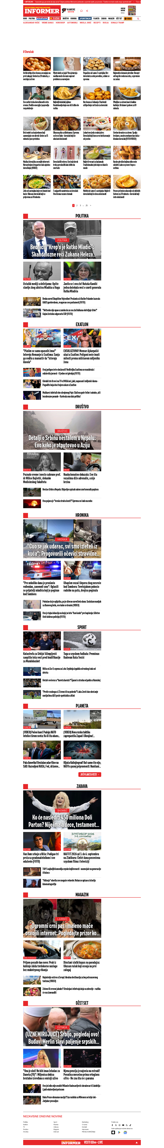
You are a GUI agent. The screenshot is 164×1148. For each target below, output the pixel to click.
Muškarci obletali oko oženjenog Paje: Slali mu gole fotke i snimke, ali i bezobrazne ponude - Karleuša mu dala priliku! (72, 394)
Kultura (27, 849)
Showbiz (62, 810)
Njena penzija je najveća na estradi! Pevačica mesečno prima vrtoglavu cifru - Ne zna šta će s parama (82, 1074)
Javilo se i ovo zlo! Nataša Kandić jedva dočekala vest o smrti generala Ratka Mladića (82, 287)
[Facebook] (112, 1125)
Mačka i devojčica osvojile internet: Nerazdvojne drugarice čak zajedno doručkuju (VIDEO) (36, 165)
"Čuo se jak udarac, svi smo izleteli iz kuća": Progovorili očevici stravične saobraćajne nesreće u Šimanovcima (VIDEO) (62, 550)
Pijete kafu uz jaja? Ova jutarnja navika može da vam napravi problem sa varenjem (65, 76)
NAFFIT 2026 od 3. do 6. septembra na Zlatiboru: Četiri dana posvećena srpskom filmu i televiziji (82, 857)
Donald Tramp (117, 23)
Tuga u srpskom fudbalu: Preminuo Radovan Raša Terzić (81, 655)
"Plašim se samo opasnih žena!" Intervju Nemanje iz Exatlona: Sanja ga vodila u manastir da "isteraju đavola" (41, 356)
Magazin (111, 18)
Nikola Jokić (85, 23)
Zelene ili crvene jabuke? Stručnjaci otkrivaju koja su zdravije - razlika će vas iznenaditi (72, 990)
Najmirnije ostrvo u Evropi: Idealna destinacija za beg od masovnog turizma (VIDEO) (70, 979)
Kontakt (84, 1127)
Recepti (97, 23)
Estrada (62, 1027)
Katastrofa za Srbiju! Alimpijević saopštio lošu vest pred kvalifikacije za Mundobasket (41, 657)
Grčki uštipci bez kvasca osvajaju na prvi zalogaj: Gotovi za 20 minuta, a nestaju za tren (36, 76)
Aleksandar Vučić (31, 23)
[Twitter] (116, 1125)
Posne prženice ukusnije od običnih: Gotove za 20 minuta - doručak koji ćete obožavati (126, 194)
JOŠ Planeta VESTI (88, 774)
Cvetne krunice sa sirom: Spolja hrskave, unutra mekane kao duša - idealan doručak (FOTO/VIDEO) (126, 135)
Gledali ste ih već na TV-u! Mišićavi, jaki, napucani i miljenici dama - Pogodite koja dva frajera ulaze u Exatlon (70, 383)
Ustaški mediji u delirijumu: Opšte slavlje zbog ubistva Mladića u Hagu (41, 286)
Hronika (73, 18)
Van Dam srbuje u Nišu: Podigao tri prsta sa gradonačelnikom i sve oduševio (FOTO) (41, 857)
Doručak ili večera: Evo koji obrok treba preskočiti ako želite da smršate (65, 165)
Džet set (119, 18)
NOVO (25, 18)
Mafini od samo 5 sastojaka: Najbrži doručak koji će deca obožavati (96, 193)
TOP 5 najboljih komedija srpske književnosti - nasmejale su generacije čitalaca (72, 871)
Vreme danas (48, 23)
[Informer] (81, 11)
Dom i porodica (30, 958)
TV (24, 1127)
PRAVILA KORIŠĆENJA (88, 1132)
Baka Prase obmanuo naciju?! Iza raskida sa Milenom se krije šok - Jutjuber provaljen (70, 1099)
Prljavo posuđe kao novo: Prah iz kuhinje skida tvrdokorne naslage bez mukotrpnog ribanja (40, 966)
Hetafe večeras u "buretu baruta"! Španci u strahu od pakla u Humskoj (71, 680)
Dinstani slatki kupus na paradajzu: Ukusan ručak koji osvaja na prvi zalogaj (82, 966)
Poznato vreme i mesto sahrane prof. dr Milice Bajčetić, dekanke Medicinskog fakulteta (42, 478)
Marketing (85, 1122)
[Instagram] (120, 1125)
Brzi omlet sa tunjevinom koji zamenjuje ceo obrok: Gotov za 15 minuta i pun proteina (35, 135)
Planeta (96, 18)
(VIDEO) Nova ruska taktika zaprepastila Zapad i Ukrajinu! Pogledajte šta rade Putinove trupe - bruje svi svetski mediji (81, 734)
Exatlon (27, 346)
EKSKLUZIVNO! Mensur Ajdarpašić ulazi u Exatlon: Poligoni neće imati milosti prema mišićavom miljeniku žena (82, 356)
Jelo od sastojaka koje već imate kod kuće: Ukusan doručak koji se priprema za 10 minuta (36, 194)
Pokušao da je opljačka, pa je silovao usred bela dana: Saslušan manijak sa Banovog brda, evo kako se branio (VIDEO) (72, 603)
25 (87, 205)
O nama (84, 1125)
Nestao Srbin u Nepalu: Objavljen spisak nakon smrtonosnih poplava (71, 489)
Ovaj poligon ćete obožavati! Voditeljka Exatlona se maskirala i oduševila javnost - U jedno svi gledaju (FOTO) (68, 371)
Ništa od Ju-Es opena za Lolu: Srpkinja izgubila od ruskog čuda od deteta (69, 670)
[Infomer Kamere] (70, 11)
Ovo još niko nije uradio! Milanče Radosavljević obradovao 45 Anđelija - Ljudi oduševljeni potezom (72, 1087)
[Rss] (127, 1125)
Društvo (66, 18)
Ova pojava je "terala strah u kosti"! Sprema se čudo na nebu (67, 501)
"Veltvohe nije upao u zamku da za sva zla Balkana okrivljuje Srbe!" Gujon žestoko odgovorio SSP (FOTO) (70, 312)
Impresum (85, 1129)
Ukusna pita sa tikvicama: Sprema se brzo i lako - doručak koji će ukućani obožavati (66, 135)
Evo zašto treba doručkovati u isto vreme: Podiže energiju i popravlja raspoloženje (36, 105)
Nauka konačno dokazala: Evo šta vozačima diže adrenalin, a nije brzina (80, 478)
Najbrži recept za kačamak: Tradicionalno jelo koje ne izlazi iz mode (95, 165)
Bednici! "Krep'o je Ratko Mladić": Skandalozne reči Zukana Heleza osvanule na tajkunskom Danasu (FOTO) (62, 251)
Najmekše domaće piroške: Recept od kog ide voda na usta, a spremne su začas (126, 76)
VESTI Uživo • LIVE (93, 1142)
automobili (72, 23)
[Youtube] (123, 1125)
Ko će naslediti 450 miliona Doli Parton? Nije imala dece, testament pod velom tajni (62, 821)
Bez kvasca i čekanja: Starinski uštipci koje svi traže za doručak (95, 104)
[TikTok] (130, 1125)
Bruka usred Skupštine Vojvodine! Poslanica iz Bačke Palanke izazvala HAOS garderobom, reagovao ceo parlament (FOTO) (71, 300)
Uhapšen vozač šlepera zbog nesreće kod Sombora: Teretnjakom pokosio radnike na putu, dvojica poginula (82, 586)
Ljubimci (62, 919)
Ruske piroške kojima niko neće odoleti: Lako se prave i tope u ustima (125, 165)
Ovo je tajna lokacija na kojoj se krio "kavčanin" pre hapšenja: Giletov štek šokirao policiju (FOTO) (71, 615)
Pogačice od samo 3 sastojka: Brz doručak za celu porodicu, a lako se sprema (96, 76)
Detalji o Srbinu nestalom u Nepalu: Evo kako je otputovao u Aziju (62, 442)
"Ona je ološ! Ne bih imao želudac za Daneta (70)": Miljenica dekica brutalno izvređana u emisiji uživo (41, 1074)
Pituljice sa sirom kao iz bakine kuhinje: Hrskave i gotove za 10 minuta (124, 105)
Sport (55, 1122)
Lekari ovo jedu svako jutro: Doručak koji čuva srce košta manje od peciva (96, 135)
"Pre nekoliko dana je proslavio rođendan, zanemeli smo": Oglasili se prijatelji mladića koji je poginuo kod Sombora (41, 588)
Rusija (106, 23)
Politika (32, 18)
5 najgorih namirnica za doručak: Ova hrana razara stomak (65, 193)
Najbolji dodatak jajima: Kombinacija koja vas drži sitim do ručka (66, 105)
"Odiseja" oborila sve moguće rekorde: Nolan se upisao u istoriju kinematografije (69, 882)
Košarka (27, 649)
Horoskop (60, 23)
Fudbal (67, 649)
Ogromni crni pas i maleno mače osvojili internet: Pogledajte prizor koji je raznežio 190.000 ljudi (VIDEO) (62, 930)
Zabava (103, 18)
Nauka (66, 470)
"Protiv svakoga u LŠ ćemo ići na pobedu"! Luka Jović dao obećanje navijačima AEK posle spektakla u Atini (70, 693)
